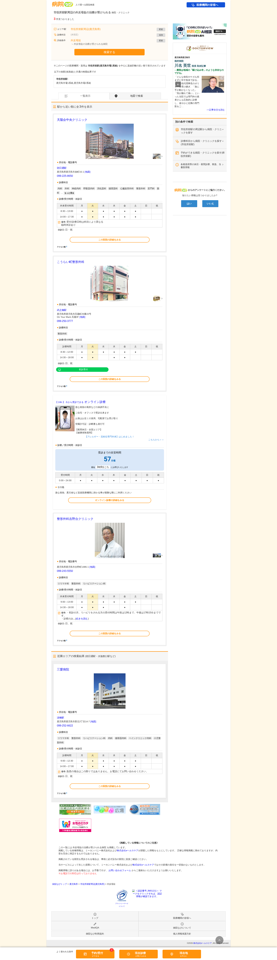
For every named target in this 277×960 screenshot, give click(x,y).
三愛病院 (63, 669)
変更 (161, 29)
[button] (178, 84)
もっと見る (69, 193)
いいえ (210, 203)
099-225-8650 (65, 176)
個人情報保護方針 (182, 933)
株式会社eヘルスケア (127, 850)
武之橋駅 (62, 310)
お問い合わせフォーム (120, 870)
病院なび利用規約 (95, 933)
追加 (161, 35)
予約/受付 (97, 953)
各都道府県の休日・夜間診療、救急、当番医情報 (201, 166)
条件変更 (219, 940)
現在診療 (140, 953)
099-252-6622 (65, 725)
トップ (95, 918)
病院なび (62, 2)
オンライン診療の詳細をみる (109, 500)
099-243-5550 (65, 571)
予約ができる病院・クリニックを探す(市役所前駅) (203, 154)
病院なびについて (182, 927)
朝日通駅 (62, 167)
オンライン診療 (80, 402)
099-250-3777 (65, 321)
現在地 (184, 953)
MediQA (95, 927)
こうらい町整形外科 (70, 262)
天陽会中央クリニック (72, 119)
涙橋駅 (60, 717)
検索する (109, 52)
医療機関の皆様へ (207, 4)
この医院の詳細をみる (109, 239)
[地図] (87, 172)
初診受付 (83, 369)
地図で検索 (136, 95)
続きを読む (82, 618)
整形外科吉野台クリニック (75, 519)
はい (189, 203)
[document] (109, 183)
